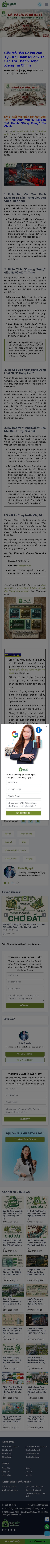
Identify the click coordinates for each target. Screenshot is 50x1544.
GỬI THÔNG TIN (23, 813)
